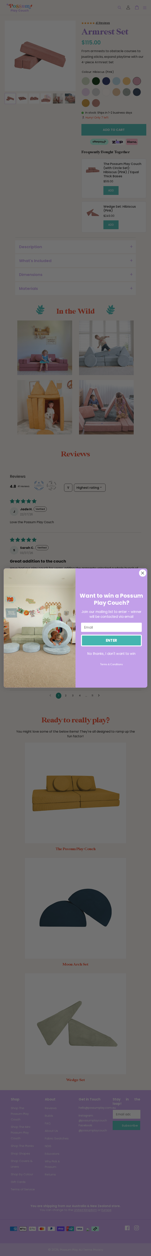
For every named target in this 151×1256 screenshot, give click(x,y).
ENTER (111, 640)
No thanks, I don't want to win (111, 653)
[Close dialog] (142, 573)
